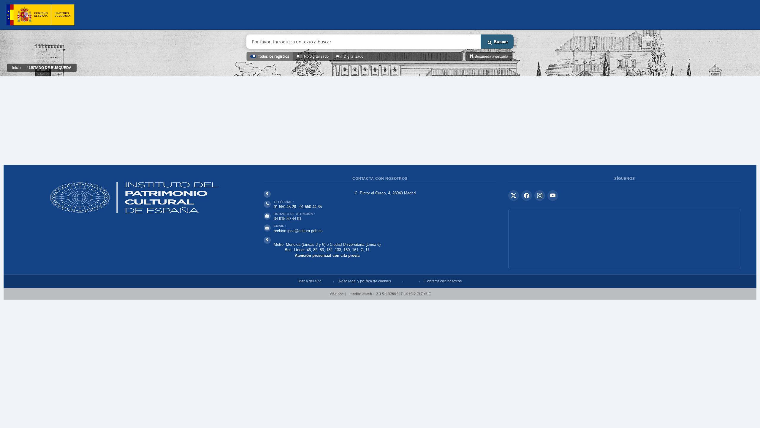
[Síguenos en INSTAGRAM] (539, 195)
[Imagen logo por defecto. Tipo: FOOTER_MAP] (624, 239)
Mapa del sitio (310, 281)
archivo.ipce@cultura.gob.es (298, 231)
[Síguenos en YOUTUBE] (552, 195)
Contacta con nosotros (443, 281)
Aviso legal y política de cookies (364, 281)
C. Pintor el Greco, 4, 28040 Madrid (385, 193)
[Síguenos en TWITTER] (513, 195)
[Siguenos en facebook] (526, 195)
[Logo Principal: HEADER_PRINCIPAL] (40, 15)
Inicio (16, 68)
